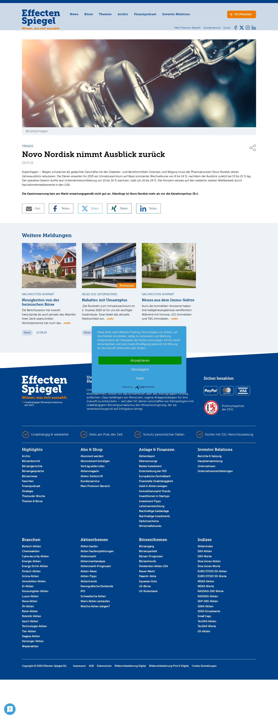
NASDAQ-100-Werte (211, 591)
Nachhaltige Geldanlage (154, 511)
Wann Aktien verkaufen (95, 601)
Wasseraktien (30, 646)
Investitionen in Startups (154, 496)
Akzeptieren (140, 360)
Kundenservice (90, 481)
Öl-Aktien (28, 606)
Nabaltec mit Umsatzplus (104, 300)
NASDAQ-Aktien (208, 596)
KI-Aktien (28, 586)
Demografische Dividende (97, 586)
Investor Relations (176, 14)
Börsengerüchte (32, 466)
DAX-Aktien (205, 551)
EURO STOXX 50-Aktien (212, 571)
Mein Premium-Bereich (95, 486)
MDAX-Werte (206, 586)
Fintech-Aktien (31, 571)
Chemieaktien (31, 551)
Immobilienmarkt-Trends (154, 491)
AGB (91, 665)
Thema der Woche (33, 496)
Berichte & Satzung (209, 456)
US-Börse (145, 586)
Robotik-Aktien (31, 616)
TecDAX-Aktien (207, 621)
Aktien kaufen (89, 546)
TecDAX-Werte (207, 626)
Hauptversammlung (210, 461)
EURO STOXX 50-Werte (212, 576)
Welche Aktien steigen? (95, 606)
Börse (88, 14)
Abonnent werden (92, 456)
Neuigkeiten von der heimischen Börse (40, 302)
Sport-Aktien (30, 621)
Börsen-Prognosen (151, 556)
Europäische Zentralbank (155, 476)
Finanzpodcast (145, 14)
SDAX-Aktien (206, 606)
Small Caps (204, 616)
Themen (105, 14)
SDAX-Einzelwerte (209, 611)
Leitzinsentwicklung (151, 506)
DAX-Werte (205, 556)
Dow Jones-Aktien (209, 561)
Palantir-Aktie (147, 576)
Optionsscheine (149, 521)
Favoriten (28, 481)
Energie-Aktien (31, 561)
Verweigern (140, 369)
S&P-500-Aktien (208, 601)
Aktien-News (89, 571)
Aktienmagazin (90, 471)
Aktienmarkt (88, 556)
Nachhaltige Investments (154, 516)
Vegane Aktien (31, 636)
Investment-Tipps (150, 501)
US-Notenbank (148, 591)
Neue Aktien (29, 601)
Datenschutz (104, 665)
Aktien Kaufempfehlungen (97, 551)
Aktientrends (89, 581)
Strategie (27, 491)
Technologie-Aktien (34, 626)
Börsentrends (147, 561)
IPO (83, 591)
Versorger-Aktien (33, 641)
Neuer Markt (147, 571)
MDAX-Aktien (206, 581)
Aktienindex (205, 546)
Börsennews (29, 476)
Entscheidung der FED (153, 471)
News (74, 14)
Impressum (79, 665)
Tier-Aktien (29, 631)
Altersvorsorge (148, 461)
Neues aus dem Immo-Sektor (168, 300)
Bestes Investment (150, 466)
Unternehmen (206, 466)
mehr (67, 323)
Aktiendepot (147, 456)
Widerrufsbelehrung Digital (130, 665)
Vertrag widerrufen (93, 466)
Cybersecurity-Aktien (35, 556)
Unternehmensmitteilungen (215, 471)
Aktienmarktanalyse (93, 561)
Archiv (123, 14)
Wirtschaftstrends (150, 526)
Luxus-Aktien (30, 596)
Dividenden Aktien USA (153, 566)
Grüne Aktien (30, 576)
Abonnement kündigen (95, 461)
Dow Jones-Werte (209, 566)
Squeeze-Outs (148, 581)
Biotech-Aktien (31, 546)
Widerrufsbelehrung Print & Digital (169, 665)
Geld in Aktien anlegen (153, 486)
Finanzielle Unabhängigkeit (156, 481)
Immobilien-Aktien (34, 581)
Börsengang (146, 546)
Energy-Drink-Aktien (35, 566)
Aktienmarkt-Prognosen (96, 566)
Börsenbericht (31, 461)
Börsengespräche (33, 471)
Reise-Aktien (30, 611)
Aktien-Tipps (88, 576)
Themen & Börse (32, 501)
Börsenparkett (148, 551)
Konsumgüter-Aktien (35, 591)
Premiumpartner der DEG (233, 407)
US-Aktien (204, 631)
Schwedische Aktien (93, 596)
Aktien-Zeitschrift (92, 476)
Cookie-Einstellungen (204, 665)
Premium (243, 14)
